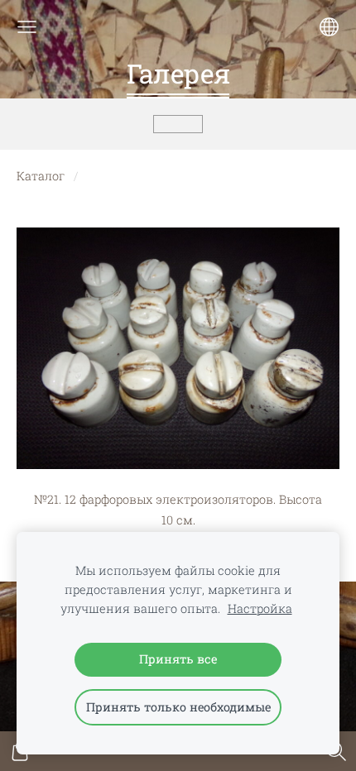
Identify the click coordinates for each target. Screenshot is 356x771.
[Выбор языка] (329, 27)
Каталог (41, 176)
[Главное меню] (27, 27)
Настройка (260, 608)
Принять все (178, 659)
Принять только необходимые (178, 707)
